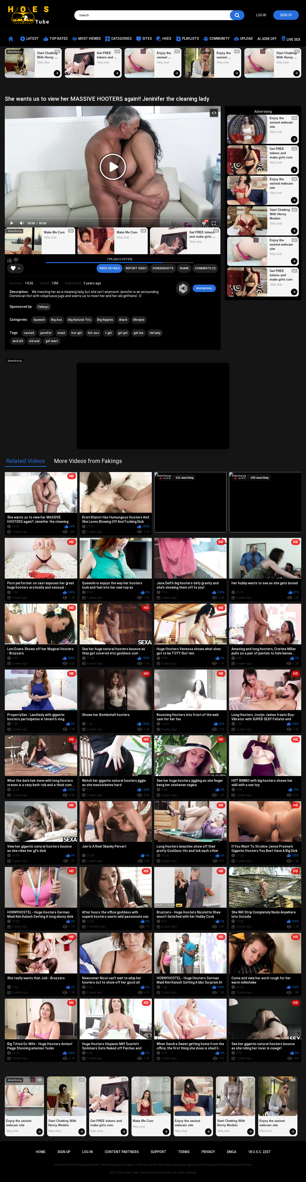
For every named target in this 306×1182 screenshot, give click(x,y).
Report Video (136, 268)
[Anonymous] (183, 288)
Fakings (43, 307)
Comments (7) (205, 268)
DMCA (231, 1152)
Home (40, 1152)
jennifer (45, 333)
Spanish (39, 319)
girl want (52, 341)
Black (123, 319)
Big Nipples (105, 319)
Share (184, 268)
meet (61, 333)
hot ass (93, 333)
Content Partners (122, 1152)
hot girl (76, 333)
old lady (155, 333)
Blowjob (138, 319)
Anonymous (204, 288)
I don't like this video (15, 260)
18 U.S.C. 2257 (259, 1152)
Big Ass (56, 319)
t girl (108, 333)
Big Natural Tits (79, 319)
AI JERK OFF (267, 39)
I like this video (9, 260)
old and (34, 341)
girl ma (138, 333)
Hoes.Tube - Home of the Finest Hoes (148, 1172)
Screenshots (163, 268)
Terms (184, 1152)
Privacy (208, 1152)
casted (29, 333)
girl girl (123, 333)
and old (18, 341)
